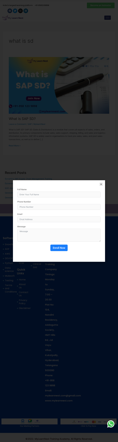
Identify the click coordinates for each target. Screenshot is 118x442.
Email (19, 214)
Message (21, 226)
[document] (59, 221)
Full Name (22, 189)
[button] (101, 184)
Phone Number (24, 202)
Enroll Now (59, 247)
